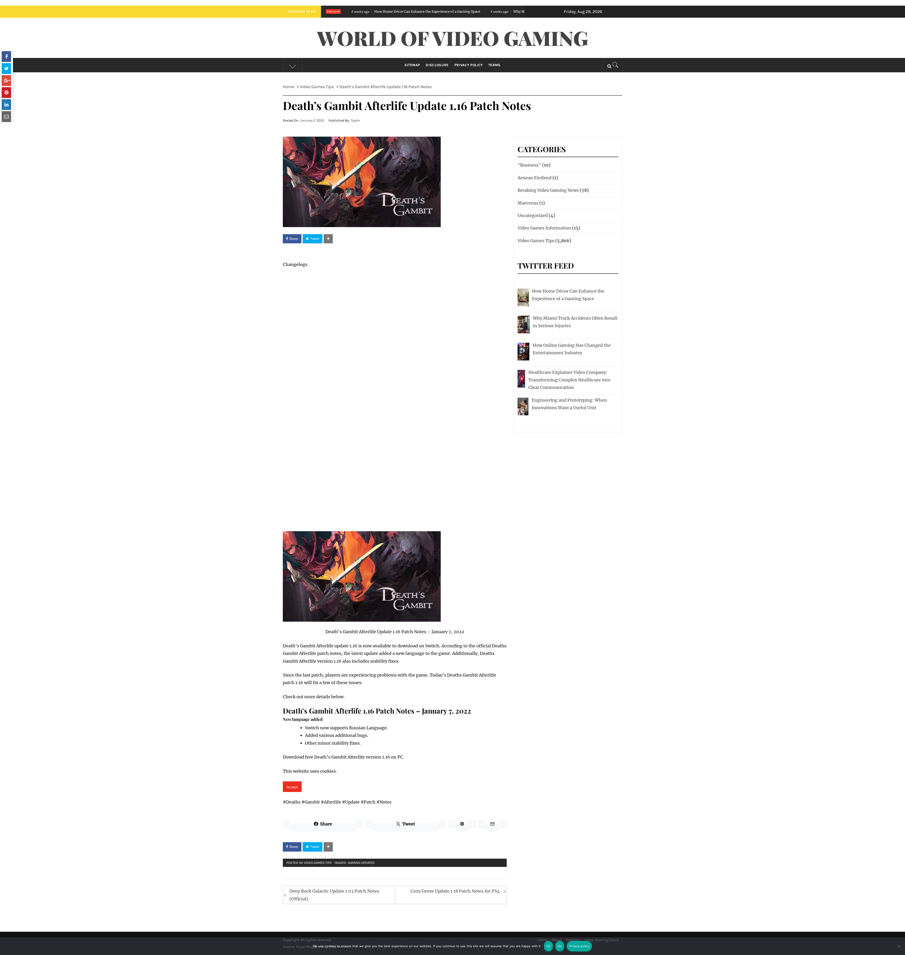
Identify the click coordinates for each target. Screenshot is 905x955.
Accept (292, 787)
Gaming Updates (361, 863)
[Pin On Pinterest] (6, 92)
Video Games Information (544, 228)
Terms (494, 65)
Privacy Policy (468, 65)
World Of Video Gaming (452, 37)
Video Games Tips (318, 863)
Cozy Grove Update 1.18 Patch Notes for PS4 (455, 891)
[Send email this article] (6, 116)
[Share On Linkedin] (6, 104)
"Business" (529, 165)
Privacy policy (579, 946)
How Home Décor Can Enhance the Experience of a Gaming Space (352, 11)
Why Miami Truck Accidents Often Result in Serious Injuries (487, 11)
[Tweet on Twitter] (6, 68)
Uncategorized (533, 215)
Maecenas (528, 203)
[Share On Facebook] (6, 56)
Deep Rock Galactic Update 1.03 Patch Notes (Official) (334, 894)
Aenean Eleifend (534, 177)
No (560, 946)
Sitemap (412, 65)
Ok (548, 946)
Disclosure (437, 65)
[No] (899, 949)
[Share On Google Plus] (6, 80)
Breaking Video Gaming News (548, 190)
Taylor (355, 120)
